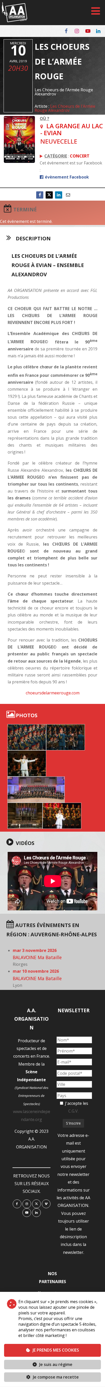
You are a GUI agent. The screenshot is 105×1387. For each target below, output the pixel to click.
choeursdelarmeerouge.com (53, 693)
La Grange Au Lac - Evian (71, 129)
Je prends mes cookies (56, 1350)
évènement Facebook (66, 177)
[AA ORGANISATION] (14, 20)
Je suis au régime (55, 1364)
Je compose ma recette (55, 1377)
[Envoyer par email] (68, 194)
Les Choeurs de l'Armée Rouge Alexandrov (65, 108)
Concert (79, 156)
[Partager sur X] (49, 194)
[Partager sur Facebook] (39, 194)
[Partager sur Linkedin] (58, 194)
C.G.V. (73, 1111)
